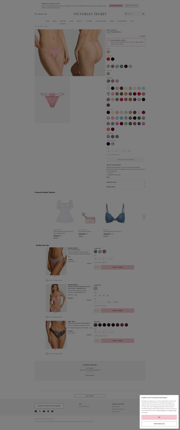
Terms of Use (172, 410)
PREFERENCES (159, 424)
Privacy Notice (161, 410)
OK (159, 417)
